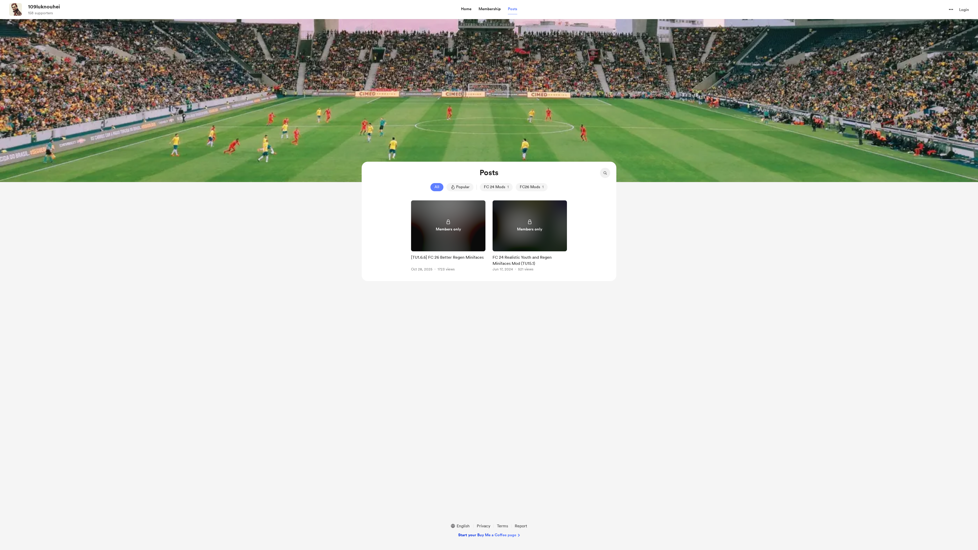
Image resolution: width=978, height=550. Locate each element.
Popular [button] (462, 187)
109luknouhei (44, 7)
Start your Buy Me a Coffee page (487, 535)
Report (521, 526)
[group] (448, 236)
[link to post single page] (448, 236)
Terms (502, 526)
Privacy (483, 526)
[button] (466, 9)
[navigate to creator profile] (15, 9)
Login (964, 9)
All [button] (436, 187)
